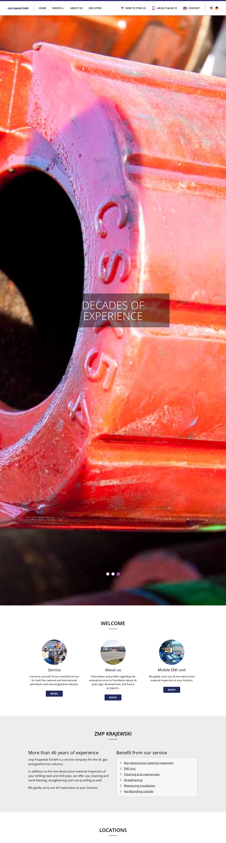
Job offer (95, 8)
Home (42, 8)
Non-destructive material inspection (149, 763)
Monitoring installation (139, 786)
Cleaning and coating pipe (142, 774)
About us (76, 8)
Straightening (133, 780)
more (54, 693)
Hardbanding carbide (138, 791)
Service (57, 8)
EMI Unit (130, 769)
